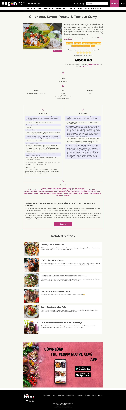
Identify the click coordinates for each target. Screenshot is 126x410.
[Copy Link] (85, 60)
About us (72, 8)
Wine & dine (68, 193)
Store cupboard (57, 193)
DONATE (114, 4)
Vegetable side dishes (89, 190)
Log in (99, 8)
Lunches (57, 190)
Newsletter (82, 8)
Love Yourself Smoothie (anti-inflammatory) (61, 323)
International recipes (59, 188)
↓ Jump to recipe (57, 50)
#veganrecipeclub (93, 64)
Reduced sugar (95, 191)
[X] (79, 60)
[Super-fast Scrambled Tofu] (32, 318)
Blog (39, 8)
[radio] (77, 52)
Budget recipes (46, 188)
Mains (51, 190)
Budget (86, 193)
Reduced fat (85, 191)
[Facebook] (76, 60)
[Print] (90, 60)
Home (25, 11)
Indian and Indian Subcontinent (38, 190)
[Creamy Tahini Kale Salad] (32, 255)
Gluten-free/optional (31, 191)
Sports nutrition (80, 188)
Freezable (59, 195)
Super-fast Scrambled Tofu (53, 307)
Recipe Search (30, 8)
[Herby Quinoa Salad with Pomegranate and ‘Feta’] (32, 286)
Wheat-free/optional (46, 191)
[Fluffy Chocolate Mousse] (32, 271)
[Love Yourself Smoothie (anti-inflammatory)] (32, 333)
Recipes (30, 11)
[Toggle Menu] (124, 3)
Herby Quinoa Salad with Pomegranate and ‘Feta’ (64, 276)
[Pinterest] (88, 60)
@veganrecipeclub (86, 66)
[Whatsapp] (82, 60)
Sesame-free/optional (31, 193)
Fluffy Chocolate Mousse (52, 260)
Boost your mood (95, 193)
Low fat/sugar (77, 193)
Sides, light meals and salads (71, 190)
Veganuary (67, 195)
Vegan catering (60, 8)
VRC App (91, 8)
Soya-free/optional (60, 191)
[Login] (121, 3)
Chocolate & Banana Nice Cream (56, 291)
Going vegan (48, 8)
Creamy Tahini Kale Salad (53, 245)
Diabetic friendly (45, 193)
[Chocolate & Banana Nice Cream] (32, 302)
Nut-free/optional (73, 191)
